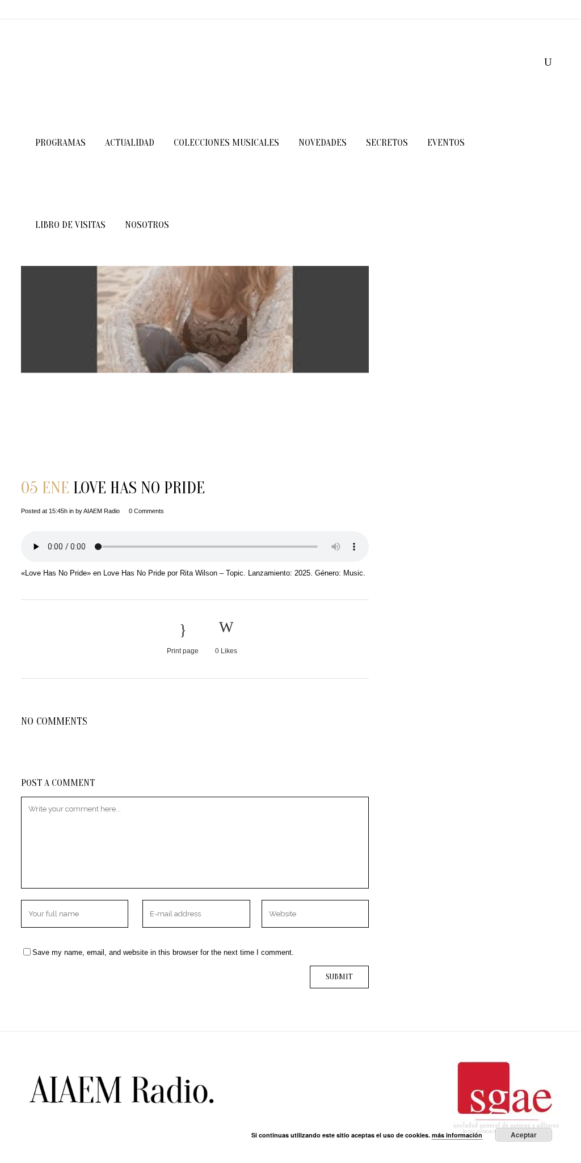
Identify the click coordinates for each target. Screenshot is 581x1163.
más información (457, 1135)
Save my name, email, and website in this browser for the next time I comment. (163, 952)
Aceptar (524, 1135)
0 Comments (146, 511)
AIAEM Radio (101, 511)
